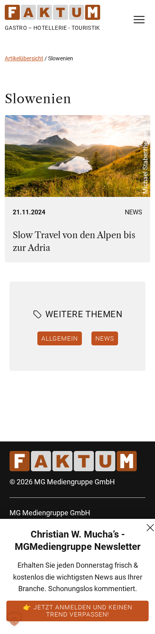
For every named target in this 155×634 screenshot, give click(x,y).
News (133, 212)
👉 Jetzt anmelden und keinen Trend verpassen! (77, 611)
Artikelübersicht (24, 58)
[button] (14, 619)
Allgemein (59, 338)
